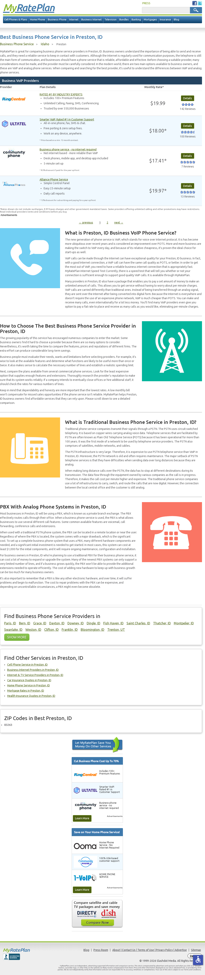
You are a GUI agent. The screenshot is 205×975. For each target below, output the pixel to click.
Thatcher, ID (162, 623)
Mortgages (150, 19)
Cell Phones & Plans (15, 19)
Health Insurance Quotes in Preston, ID (31, 695)
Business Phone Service (17, 44)
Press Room (100, 950)
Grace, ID (39, 623)
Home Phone (37, 19)
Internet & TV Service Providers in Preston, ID (35, 675)
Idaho (45, 44)
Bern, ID (24, 623)
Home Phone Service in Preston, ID (28, 685)
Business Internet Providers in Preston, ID (33, 669)
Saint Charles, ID (138, 623)
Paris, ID (10, 623)
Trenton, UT (116, 629)
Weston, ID (33, 629)
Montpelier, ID (184, 623)
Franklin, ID (70, 629)
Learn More (82, 818)
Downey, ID (75, 623)
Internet (73, 19)
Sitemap (196, 950)
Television (111, 19)
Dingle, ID (93, 623)
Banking (136, 19)
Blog (176, 19)
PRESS (146, 3)
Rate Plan (28, 7)
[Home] (28, 950)
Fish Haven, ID (113, 623)
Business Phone (57, 19)
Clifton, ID (51, 629)
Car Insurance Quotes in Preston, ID (29, 680)
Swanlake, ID (13, 629)
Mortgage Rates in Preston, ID (25, 690)
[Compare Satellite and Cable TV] (97, 913)
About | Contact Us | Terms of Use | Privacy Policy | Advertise (149, 950)
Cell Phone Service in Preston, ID (27, 664)
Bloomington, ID (92, 629)
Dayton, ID (56, 623)
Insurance (165, 19)
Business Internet (91, 19)
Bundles (124, 19)
